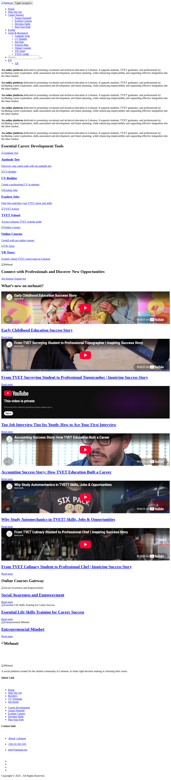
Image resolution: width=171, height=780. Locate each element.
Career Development (19, 707)
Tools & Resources (18, 33)
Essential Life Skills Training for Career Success (42, 612)
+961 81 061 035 (17, 744)
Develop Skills (22, 24)
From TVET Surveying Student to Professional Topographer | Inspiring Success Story (74, 377)
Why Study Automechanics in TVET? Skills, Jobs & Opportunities (58, 519)
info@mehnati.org (17, 749)
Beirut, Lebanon (17, 738)
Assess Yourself (23, 18)
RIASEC (13, 695)
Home (11, 9)
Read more (7, 337)
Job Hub (19, 42)
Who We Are (15, 12)
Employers (20, 278)
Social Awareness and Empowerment (32, 595)
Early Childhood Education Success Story (37, 330)
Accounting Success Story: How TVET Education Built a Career (56, 472)
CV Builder (21, 39)
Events (11, 30)
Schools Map (22, 45)
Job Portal (13, 701)
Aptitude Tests (22, 36)
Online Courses (23, 48)
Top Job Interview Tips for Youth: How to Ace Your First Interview (58, 425)
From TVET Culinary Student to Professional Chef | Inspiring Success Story (66, 567)
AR (17, 63)
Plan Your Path (22, 27)
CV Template (15, 698)
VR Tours (20, 51)
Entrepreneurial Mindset (22, 629)
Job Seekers (7, 278)
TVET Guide (22, 54)
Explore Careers (23, 21)
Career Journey (16, 15)
